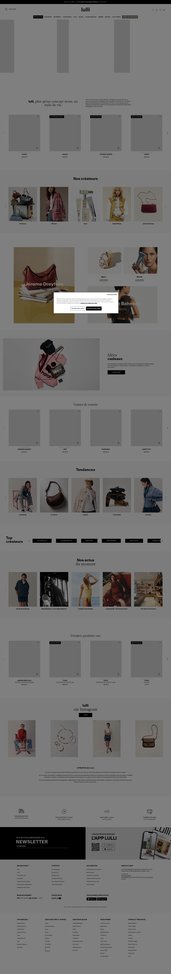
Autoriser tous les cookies (94, 308)
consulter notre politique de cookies (88, 303)
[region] (86, 302)
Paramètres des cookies (78, 308)
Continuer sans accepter (112, 294)
